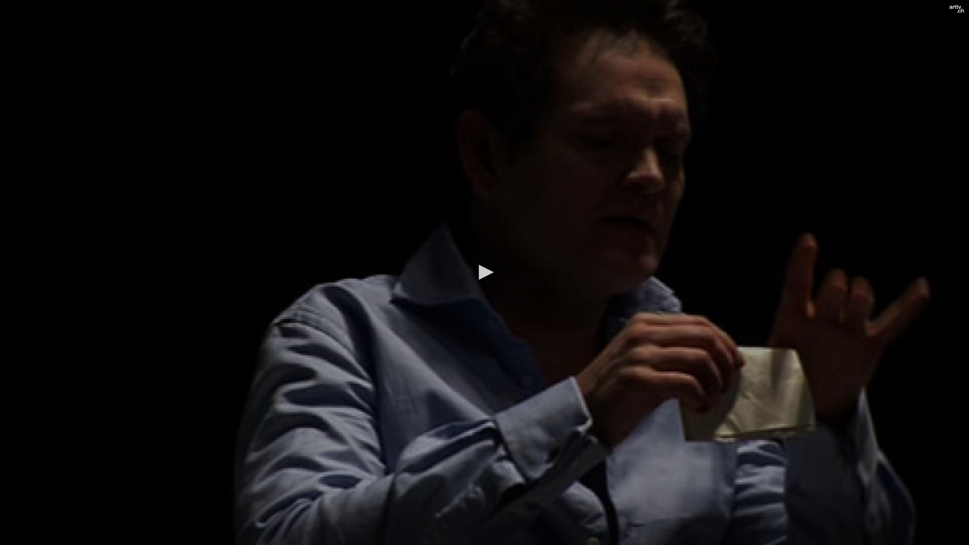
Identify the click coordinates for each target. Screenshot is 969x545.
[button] (484, 272)
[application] (484, 272)
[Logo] (957, 9)
